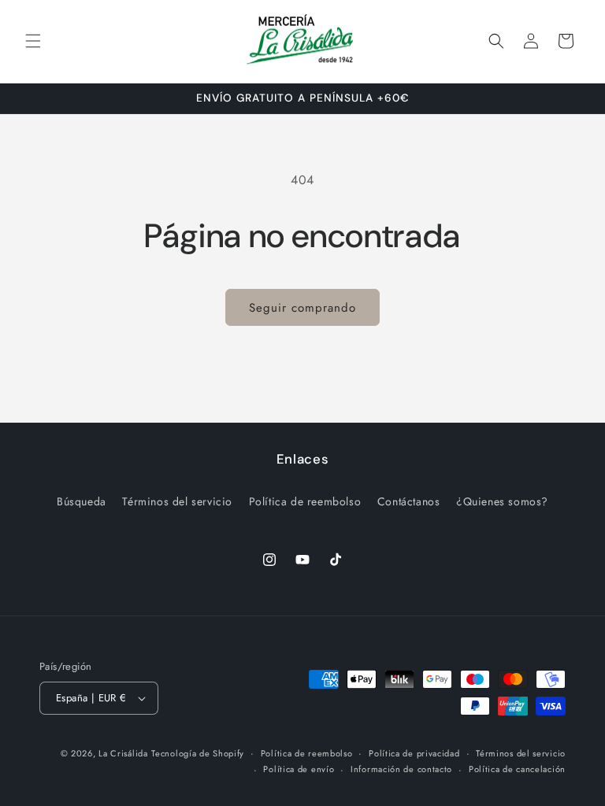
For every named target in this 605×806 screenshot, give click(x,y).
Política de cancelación (517, 769)
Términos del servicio (177, 501)
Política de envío (298, 769)
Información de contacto (401, 769)
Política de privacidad (414, 753)
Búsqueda (81, 501)
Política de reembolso (305, 501)
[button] (33, 41)
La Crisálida (122, 753)
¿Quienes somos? (502, 501)
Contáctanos (408, 501)
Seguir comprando (302, 307)
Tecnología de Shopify (197, 753)
